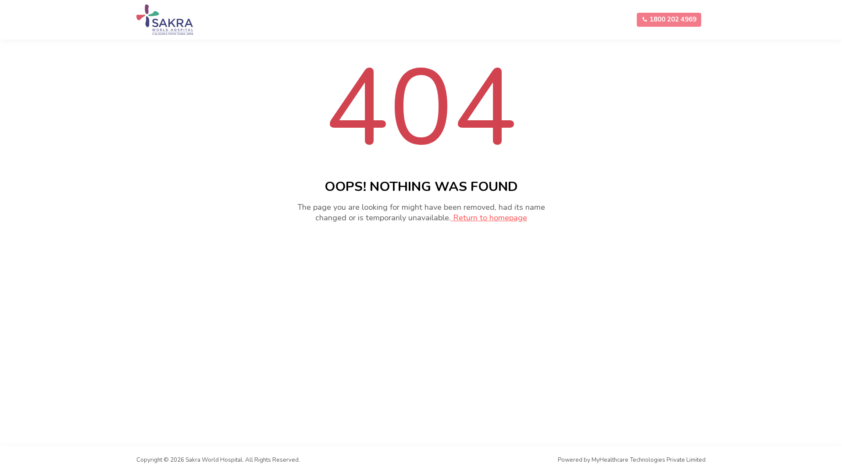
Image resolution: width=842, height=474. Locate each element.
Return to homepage (489, 217)
